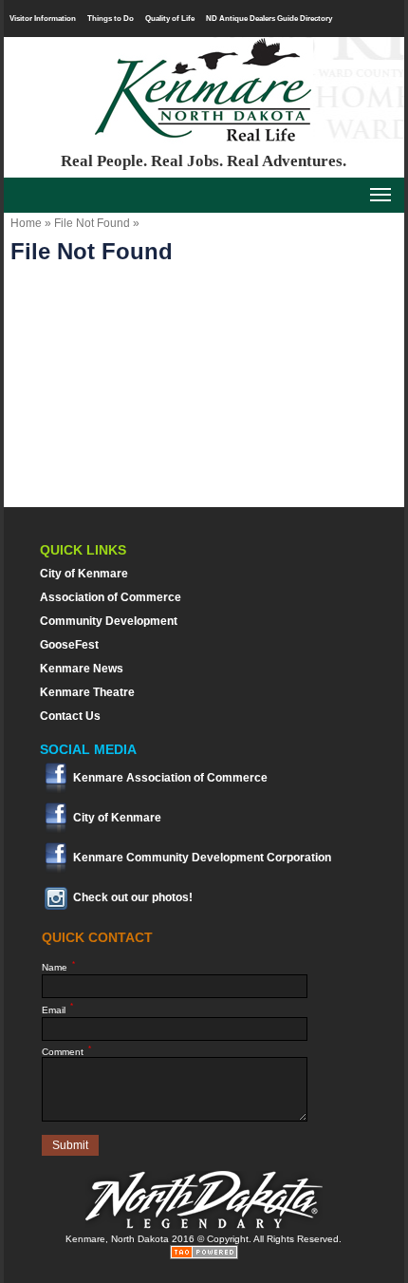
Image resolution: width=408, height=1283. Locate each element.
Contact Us (70, 716)
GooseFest (69, 644)
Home (26, 223)
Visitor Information (42, 18)
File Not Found (92, 223)
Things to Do (110, 18)
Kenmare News (81, 668)
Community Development (108, 621)
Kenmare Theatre (87, 692)
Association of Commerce (110, 597)
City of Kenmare (84, 573)
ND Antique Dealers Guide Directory (269, 18)
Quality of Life (170, 18)
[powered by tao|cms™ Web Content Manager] (204, 1256)
